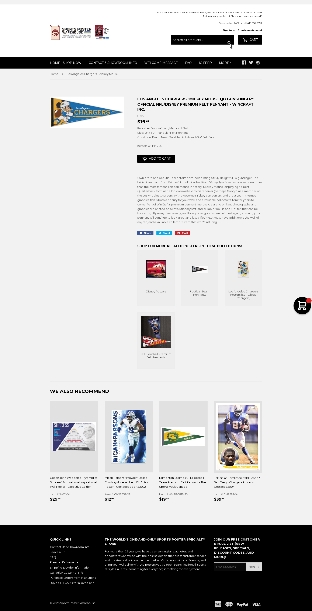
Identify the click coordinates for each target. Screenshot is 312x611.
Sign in (227, 30)
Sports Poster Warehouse (78, 603)
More (224, 63)
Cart (253, 40)
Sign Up (254, 567)
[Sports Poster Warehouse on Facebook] (244, 63)
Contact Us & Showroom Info (70, 547)
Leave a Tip (57, 552)
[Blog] (258, 63)
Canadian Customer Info (66, 572)
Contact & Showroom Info (113, 63)
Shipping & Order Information (70, 567)
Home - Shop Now (66, 63)
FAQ (188, 63)
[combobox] (202, 40)
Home (54, 74)
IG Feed (205, 63)
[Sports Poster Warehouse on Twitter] (251, 63)
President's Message (64, 562)
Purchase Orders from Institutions (73, 577)
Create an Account (250, 30)
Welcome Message (161, 63)
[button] (202, 48)
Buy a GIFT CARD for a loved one (72, 582)
